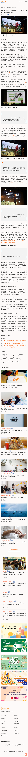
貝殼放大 (3, 358)
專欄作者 (3, 721)
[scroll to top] (26, 754)
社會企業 (10, 362)
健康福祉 (5, 581)
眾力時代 (10, 358)
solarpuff (18, 358)
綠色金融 (3, 406)
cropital (3, 362)
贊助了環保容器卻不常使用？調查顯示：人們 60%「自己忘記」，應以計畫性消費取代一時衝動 (13, 453)
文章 (5, 7)
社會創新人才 (4, 733)
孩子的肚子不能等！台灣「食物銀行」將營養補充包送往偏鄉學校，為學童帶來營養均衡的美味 (14, 615)
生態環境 (9, 7)
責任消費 (5, 592)
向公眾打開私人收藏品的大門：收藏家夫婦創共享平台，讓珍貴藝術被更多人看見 (14, 475)
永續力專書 (16, 723)
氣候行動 (14, 7)
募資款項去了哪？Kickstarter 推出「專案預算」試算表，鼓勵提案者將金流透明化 (14, 408)
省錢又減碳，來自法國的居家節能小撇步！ (13, 594)
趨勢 (8, 14)
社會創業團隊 (4, 730)
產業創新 (3, 384)
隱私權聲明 (14, 750)
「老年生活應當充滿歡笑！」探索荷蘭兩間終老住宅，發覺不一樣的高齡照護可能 (14, 584)
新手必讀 (16, 718)
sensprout (14, 355)
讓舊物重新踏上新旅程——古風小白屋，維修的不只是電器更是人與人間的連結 (14, 603)
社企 (7, 355)
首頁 (2, 7)
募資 (2, 355)
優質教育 (5, 571)
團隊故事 (3, 718)
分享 (1, 35)
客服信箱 (16, 730)
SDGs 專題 (16, 721)
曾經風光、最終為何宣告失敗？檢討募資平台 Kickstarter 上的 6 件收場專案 (12, 386)
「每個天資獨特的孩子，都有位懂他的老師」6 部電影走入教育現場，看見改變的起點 (14, 573)
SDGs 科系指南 (4, 735)
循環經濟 (10, 601)
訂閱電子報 (16, 733)
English (3, 723)
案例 (13, 406)
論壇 (16, 362)
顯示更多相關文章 (14, 550)
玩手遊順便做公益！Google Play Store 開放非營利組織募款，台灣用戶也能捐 (13, 542)
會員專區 (21, 2)
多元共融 (3, 473)
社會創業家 (8, 384)
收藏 (13, 35)
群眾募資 (21, 355)
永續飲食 (10, 611)
